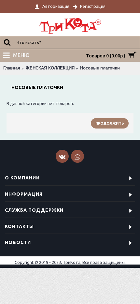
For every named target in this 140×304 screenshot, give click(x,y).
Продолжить (109, 123)
